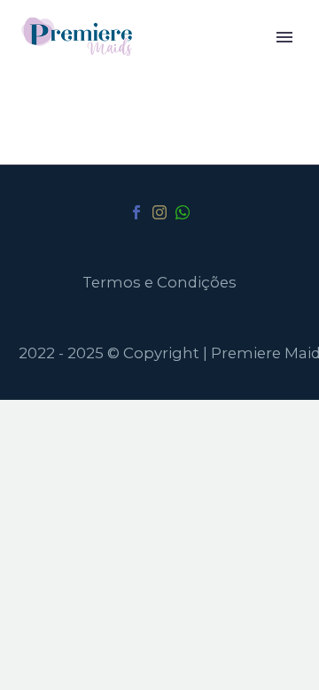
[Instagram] (159, 212)
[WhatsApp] (182, 212)
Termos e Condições (159, 282)
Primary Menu (284, 37)
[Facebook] (136, 212)
